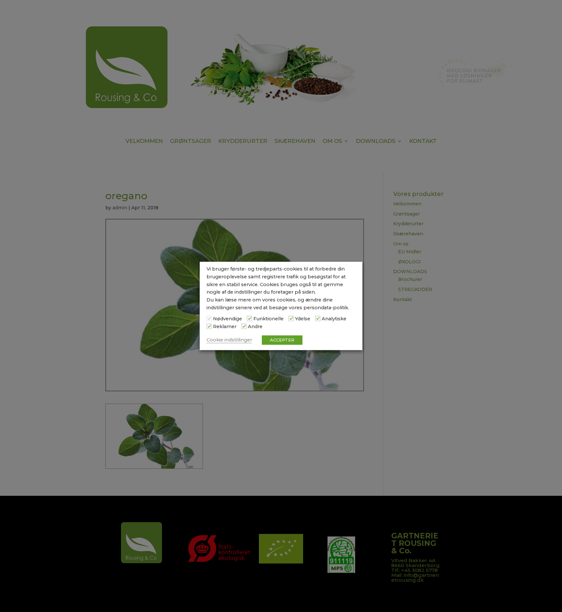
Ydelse (302, 319)
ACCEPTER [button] (282, 340)
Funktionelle (268, 319)
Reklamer (224, 326)
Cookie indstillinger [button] (229, 340)
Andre (255, 326)
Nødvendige (227, 319)
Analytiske (334, 319)
